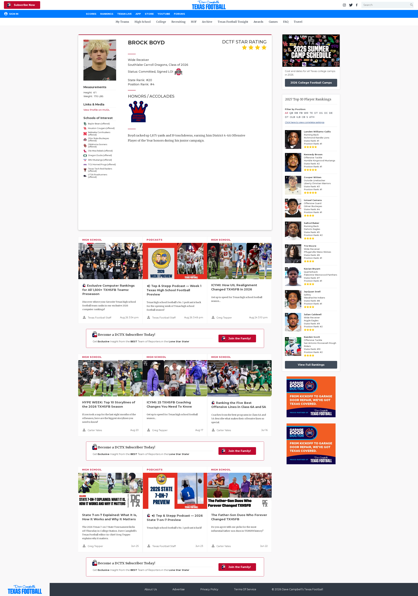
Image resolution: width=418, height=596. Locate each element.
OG (321, 112)
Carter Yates (95, 430)
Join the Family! (239, 338)
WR (306, 112)
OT (316, 112)
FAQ (285, 21)
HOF (194, 21)
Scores (91, 13)
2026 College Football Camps (311, 82)
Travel (298, 21)
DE (331, 112)
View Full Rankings (311, 364)
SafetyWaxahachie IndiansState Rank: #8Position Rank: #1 (314, 297)
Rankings (106, 13)
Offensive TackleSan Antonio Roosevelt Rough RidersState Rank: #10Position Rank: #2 (320, 344)
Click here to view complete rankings (304, 122)
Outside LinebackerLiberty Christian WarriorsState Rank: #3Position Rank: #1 (317, 183)
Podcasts (154, 239)
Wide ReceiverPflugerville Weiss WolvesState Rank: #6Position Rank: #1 (317, 252)
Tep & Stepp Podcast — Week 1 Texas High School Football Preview (174, 290)
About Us (151, 589)
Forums (179, 13)
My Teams (122, 21)
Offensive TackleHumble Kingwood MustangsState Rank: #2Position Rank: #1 (319, 160)
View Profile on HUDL (96, 109)
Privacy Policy (209, 589)
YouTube (164, 13)
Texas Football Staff (99, 317)
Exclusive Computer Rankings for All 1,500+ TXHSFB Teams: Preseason (108, 290)
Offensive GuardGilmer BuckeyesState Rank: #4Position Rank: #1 (313, 206)
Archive (207, 21)
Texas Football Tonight (233, 21)
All (286, 112)
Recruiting (178, 21)
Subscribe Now (24, 5)
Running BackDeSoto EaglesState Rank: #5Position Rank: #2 (313, 229)
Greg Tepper (224, 317)
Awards (258, 21)
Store (149, 13)
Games (273, 21)
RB (296, 112)
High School (143, 21)
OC (326, 112)
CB (303, 117)
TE (311, 112)
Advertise (178, 589)
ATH (311, 117)
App (138, 13)
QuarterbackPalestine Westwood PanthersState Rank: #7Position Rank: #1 (320, 275)
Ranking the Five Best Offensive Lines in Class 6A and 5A (238, 405)
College (161, 21)
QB (291, 112)
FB (301, 112)
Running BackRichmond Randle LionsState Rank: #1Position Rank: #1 (317, 137)
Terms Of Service (245, 589)
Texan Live (124, 13)
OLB (292, 117)
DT (287, 117)
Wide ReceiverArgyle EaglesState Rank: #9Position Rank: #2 (313, 320)
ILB (298, 117)
